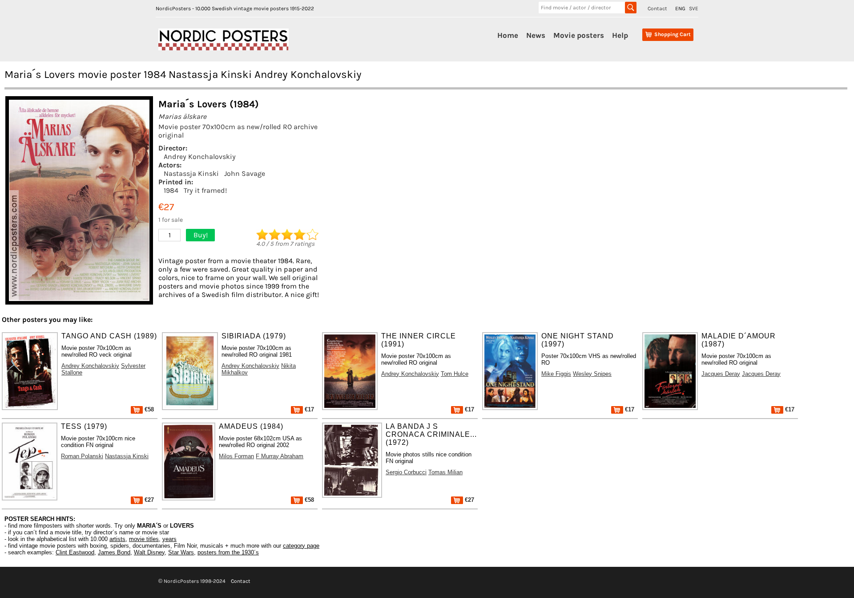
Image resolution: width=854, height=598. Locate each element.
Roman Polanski (82, 456)
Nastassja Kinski (191, 173)
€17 (308, 409)
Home (507, 35)
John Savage (244, 173)
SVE (693, 8)
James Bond (114, 552)
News (535, 35)
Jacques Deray (720, 373)
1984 (171, 190)
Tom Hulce (454, 373)
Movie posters (578, 35)
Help (620, 35)
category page (301, 545)
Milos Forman (236, 456)
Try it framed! (205, 190)
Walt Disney (149, 552)
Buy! (200, 235)
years (169, 539)
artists (117, 539)
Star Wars (181, 552)
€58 (148, 409)
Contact (657, 8)
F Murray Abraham (279, 456)
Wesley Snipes (592, 373)
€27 (148, 499)
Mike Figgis (556, 373)
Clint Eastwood (75, 552)
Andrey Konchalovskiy (200, 156)
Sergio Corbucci (406, 472)
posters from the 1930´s (228, 552)
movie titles (144, 539)
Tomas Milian (445, 472)
